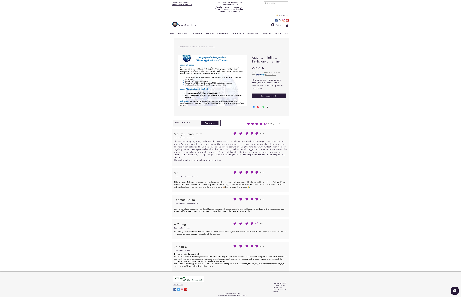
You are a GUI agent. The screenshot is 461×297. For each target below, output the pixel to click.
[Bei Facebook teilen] (253, 107)
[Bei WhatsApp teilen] (262, 107)
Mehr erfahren (270, 75)
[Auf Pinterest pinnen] (258, 107)
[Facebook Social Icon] (276, 20)
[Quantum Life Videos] (287, 20)
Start (180, 47)
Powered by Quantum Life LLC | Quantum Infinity (232, 295)
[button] (286, 25)
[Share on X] (267, 107)
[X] (280, 20)
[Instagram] (283, 20)
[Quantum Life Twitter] (178, 289)
